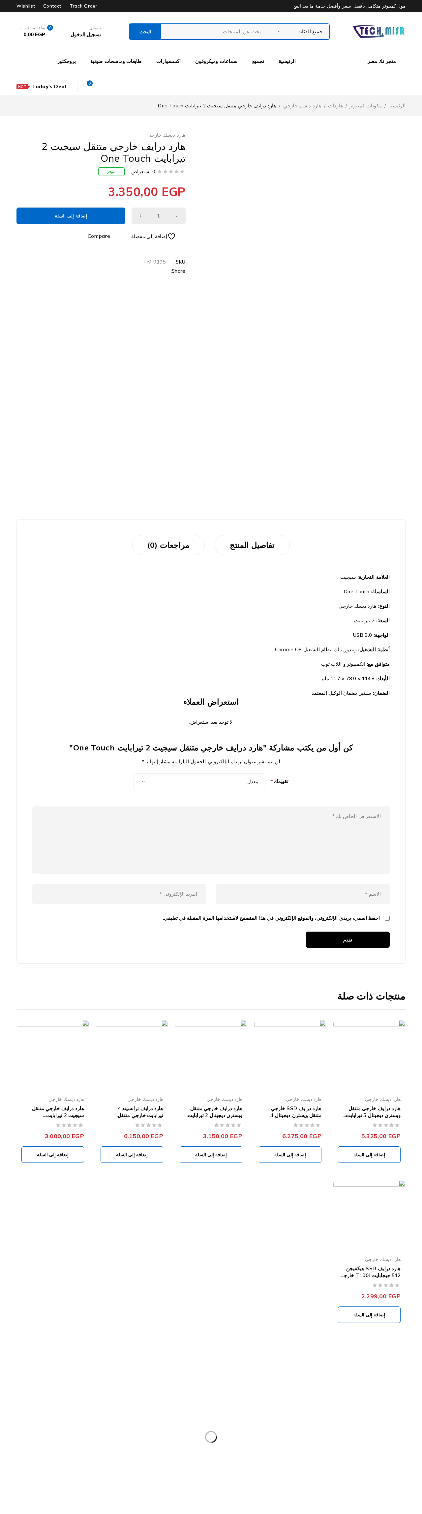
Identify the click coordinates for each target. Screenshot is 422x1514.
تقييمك (279, 781)
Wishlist (25, 6)
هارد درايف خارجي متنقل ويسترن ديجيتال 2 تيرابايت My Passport (215, 1115)
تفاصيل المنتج (252, 545)
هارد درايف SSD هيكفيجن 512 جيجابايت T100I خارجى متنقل (370, 1275)
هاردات (335, 105)
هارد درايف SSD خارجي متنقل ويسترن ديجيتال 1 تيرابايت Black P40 (296, 1115)
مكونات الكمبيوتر (82, 1383)
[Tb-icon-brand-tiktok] (343, 1436)
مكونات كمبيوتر (365, 105)
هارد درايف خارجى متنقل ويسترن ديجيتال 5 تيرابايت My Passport (373, 1115)
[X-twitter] (387, 1436)
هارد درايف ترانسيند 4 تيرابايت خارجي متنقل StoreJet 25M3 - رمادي (135, 1115)
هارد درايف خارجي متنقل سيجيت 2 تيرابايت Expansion (58, 1115)
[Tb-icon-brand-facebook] (402, 1436)
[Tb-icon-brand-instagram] (358, 1436)
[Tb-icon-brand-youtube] (372, 1436)
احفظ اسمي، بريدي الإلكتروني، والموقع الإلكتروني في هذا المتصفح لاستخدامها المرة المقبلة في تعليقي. (271, 918)
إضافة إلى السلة (71, 216)
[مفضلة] (158, 236)
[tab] (252, 545)
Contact (52, 6)
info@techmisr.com (359, 1420)
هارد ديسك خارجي (302, 105)
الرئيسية (397, 105)
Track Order (83, 6)
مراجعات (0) (168, 545)
